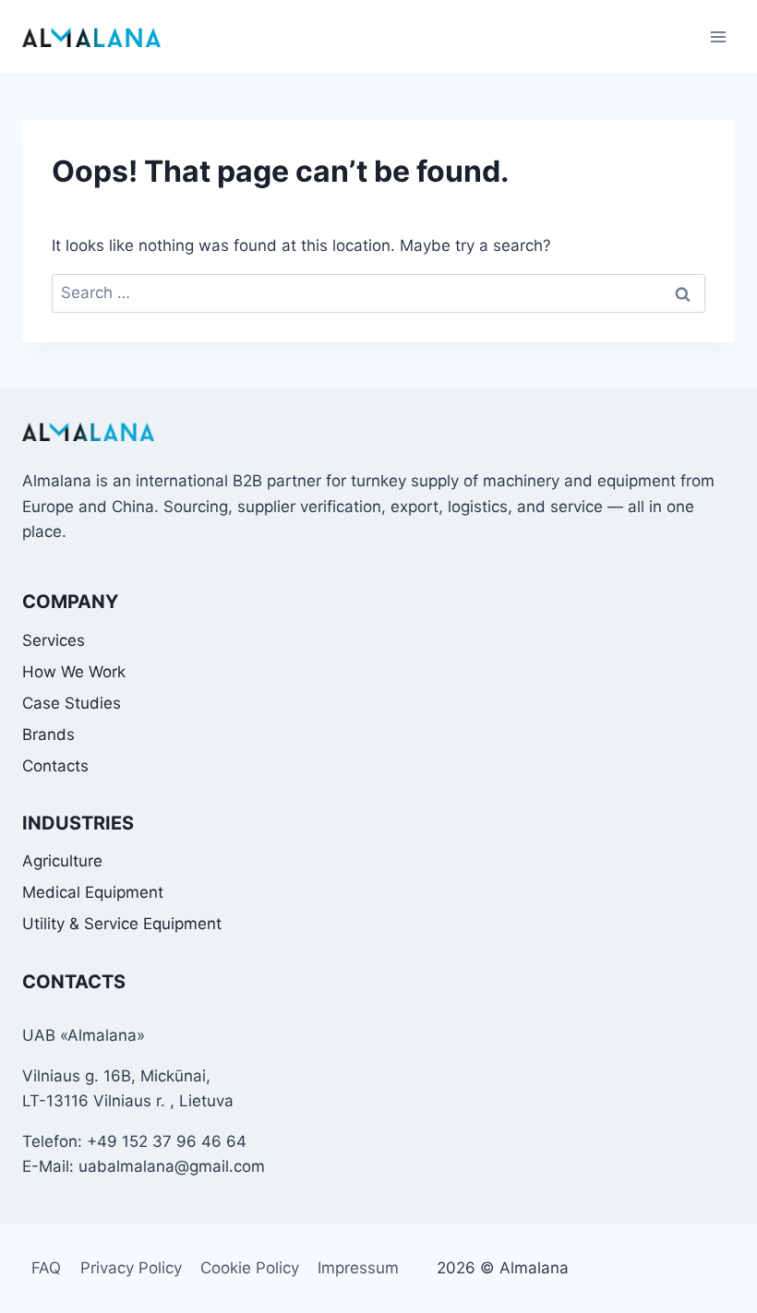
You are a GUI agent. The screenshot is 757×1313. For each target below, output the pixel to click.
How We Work (74, 671)
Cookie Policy (249, 1268)
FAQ (46, 1268)
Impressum (358, 1268)
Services (53, 640)
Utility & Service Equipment (122, 923)
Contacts (55, 766)
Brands (48, 734)
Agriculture (62, 861)
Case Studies (71, 703)
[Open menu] (718, 36)
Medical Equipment (92, 892)
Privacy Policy (131, 1268)
